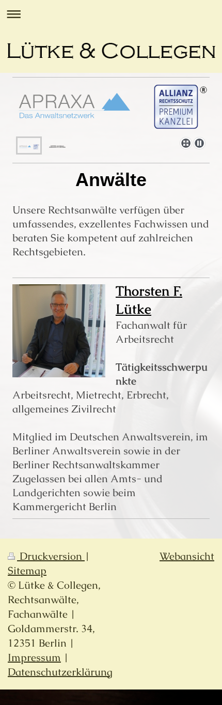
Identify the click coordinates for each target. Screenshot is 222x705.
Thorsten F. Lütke (149, 300)
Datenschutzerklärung (60, 672)
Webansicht (187, 556)
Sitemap (27, 570)
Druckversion (51, 556)
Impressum (34, 657)
